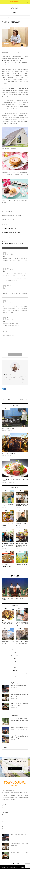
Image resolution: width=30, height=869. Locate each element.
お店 (9, 392)
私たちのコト (14, 12)
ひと (4, 392)
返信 (4, 256)
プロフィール (22, 382)
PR (15, 658)
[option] (15, 589)
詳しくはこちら (15, 768)
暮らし (15, 673)
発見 (15, 676)
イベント (15, 670)
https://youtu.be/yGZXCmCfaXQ (12, 232)
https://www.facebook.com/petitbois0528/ (16, 237)
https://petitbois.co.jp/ (10, 228)
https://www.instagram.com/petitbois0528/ (12, 243)
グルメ (6, 392)
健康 (2, 807)
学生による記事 (15, 655)
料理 (15, 652)
